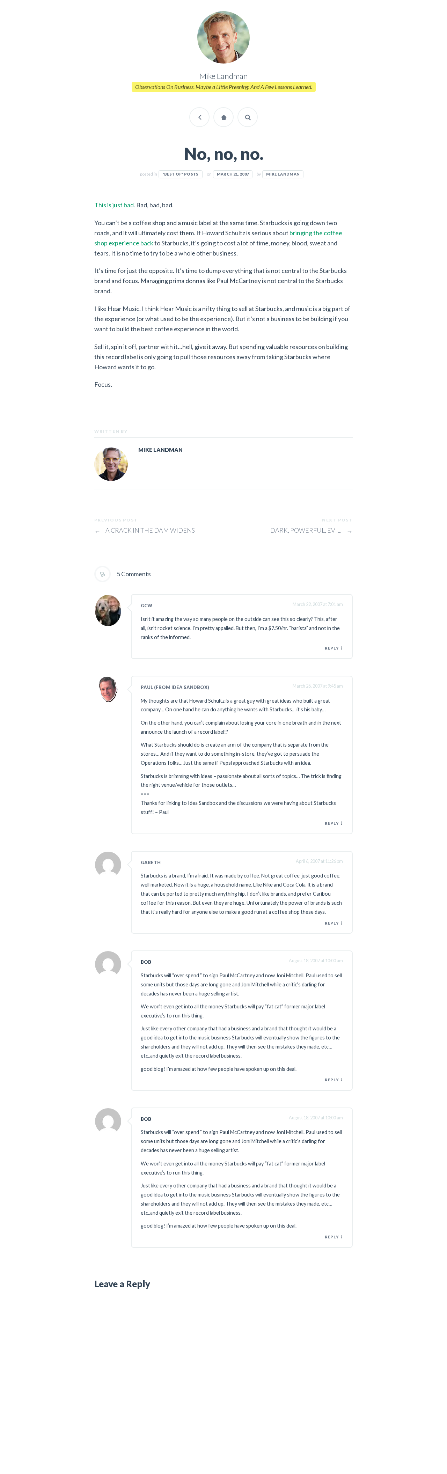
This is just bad (114, 205)
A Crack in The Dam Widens (144, 530)
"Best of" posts (180, 174)
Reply (332, 648)
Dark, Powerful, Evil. (311, 530)
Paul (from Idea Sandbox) (175, 687)
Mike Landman (283, 174)
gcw (146, 605)
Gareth (151, 862)
